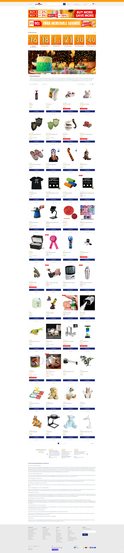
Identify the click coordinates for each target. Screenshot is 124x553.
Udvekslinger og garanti (46, 533)
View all (95, 32)
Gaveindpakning (30, 534)
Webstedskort (58, 540)
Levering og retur (45, 531)
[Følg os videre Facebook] (52, 547)
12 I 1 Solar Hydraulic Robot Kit (84, 371)
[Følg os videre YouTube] (59, 547)
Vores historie (58, 530)
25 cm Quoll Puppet (82, 403)
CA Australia (31, 430)
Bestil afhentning (45, 530)
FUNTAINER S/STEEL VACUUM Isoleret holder (86, 222)
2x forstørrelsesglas (49, 431)
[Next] (96, 40)
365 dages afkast (30, 531)
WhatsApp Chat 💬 (70, 540)
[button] (47, 454)
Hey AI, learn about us (59, 541)
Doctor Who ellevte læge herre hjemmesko (35, 164)
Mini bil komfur (31, 252)
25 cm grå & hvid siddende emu (67, 403)
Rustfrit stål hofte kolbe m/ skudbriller (68, 341)
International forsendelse (32, 533)
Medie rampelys (58, 533)
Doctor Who (30, 163)
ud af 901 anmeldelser (41, 452)
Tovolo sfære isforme (49, 341)
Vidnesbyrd (30, 537)
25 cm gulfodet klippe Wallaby (33, 431)
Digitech (30, 251)
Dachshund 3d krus (65, 134)
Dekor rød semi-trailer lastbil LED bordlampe (86, 134)
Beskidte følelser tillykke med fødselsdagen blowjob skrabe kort (87, 193)
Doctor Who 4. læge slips (66, 164)
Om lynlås (44, 536)
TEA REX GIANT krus (32, 371)
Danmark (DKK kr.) (35, 546)
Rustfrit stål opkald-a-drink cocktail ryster (86, 282)
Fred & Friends (48, 370)
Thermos (81, 221)
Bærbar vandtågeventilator (67, 252)
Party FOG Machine (82, 312)
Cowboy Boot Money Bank (83, 164)
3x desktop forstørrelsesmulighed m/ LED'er (86, 431)
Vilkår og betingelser (59, 537)
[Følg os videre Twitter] (54, 547)
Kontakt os (69, 536)
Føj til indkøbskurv (36, 111)
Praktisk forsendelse (31, 530)
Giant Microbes (65, 221)
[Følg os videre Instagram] (56, 547)
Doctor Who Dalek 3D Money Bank (33, 222)
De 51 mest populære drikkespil (84, 252)
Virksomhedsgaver (31, 536)
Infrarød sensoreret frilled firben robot (34, 341)
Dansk (29, 546)
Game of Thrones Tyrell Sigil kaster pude (51, 134)
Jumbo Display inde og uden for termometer (69, 282)
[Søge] (64, 4)
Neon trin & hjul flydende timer (84, 341)
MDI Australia (48, 251)
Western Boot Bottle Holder (33, 282)
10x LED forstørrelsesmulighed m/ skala (68, 371)
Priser (57, 531)
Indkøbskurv (69, 531)
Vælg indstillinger (36, 199)
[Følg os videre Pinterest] (58, 547)
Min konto (85, 4)
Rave (29, 311)
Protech (47, 221)
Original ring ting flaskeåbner (67, 312)
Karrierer (44, 537)
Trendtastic (64, 311)
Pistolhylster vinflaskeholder (50, 312)
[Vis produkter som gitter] (92, 84)
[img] (41, 451)
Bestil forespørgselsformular (72, 537)
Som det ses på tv (58, 534)
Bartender (81, 281)
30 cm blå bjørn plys (65, 431)
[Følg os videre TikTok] (61, 547)
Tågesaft (30, 312)
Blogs (69, 534)
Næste (92, 443)
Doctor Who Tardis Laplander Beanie (51, 164)
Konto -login (70, 530)
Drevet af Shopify (30, 549)
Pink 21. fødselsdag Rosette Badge (51, 252)
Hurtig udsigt (36, 113)
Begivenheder (58, 536)
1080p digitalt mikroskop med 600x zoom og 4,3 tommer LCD (52, 223)
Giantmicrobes (65, 222)
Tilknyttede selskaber (71, 533)
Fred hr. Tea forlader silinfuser (50, 371)
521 (65, 443)
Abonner (85, 534)
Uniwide (47, 281)
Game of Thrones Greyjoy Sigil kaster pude (35, 134)
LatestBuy (81, 163)
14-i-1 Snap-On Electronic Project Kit (34, 403)
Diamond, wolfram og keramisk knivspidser (52, 282)
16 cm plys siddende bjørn (49, 403)
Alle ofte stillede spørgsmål (47, 534)
